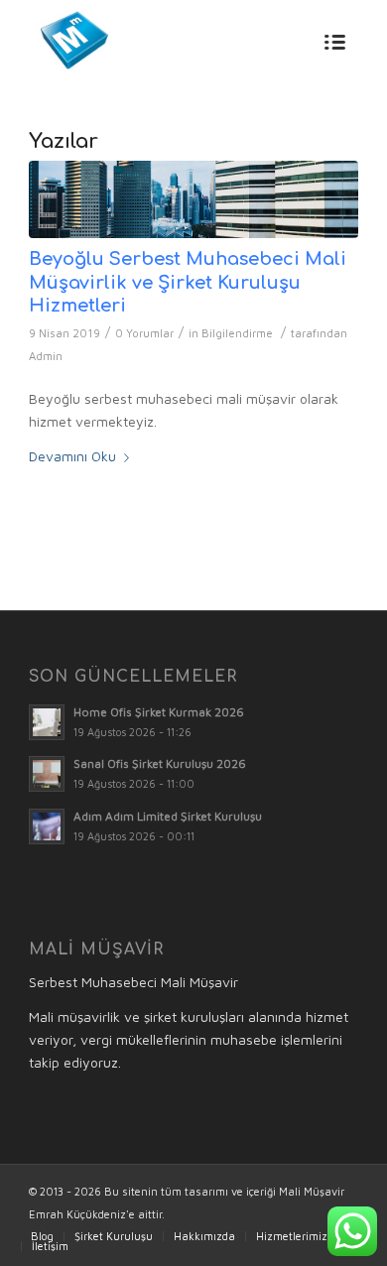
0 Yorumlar (144, 332)
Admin (46, 355)
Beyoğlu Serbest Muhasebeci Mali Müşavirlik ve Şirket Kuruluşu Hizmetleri (187, 282)
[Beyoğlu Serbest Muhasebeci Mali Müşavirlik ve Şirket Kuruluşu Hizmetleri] (193, 199)
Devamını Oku (72, 455)
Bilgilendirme (237, 332)
